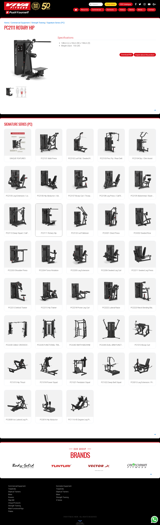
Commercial (96, 10)
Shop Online (110, 4)
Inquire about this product (144, 55)
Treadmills (12, 489)
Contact (151, 10)
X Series (59, 500)
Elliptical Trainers (14, 492)
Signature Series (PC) (56, 23)
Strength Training (38, 23)
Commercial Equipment (20, 23)
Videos (122, 10)
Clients (131, 10)
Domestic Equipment (63, 486)
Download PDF (126, 55)
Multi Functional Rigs (16, 508)
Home (6, 23)
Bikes (10, 494)
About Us (84, 10)
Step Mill (11, 500)
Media (140, 10)
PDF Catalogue (125, 4)
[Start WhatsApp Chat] (154, 519)
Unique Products (14, 503)
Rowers (11, 497)
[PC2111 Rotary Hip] (29, 60)
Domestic (110, 10)
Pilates (10, 511)
